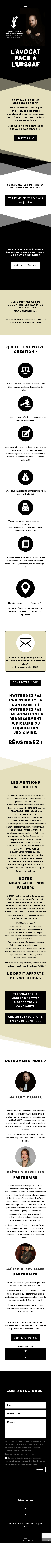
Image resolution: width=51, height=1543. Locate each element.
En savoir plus (25, 138)
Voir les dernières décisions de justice (25, 200)
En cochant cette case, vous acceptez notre (25, 1461)
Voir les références (25, 265)
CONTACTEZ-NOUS (26, 682)
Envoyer (38, 1469)
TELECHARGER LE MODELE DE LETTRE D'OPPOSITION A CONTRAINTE (25, 1000)
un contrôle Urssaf (31, 384)
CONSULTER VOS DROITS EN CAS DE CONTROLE (25, 1018)
